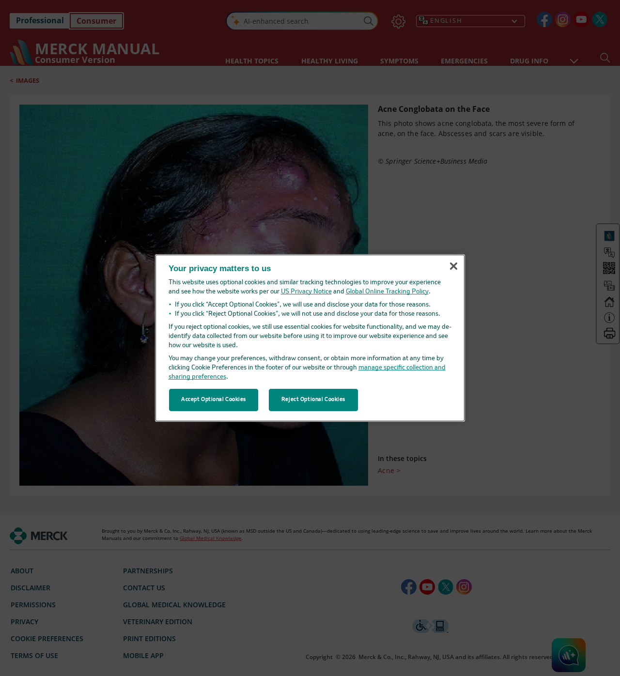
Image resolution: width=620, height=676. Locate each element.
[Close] (453, 266)
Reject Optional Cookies (313, 399)
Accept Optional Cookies (213, 399)
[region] (310, 338)
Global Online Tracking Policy (387, 292)
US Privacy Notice (306, 292)
